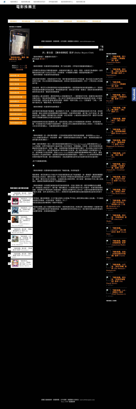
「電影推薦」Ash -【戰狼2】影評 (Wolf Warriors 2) (118, 292)
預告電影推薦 (14, 105)
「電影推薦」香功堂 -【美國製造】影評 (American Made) (116, 218)
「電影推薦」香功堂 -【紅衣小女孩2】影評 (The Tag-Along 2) (116, 180)
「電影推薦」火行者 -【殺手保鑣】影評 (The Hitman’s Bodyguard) (116, 267)
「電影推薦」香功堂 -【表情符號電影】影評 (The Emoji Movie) (116, 280)
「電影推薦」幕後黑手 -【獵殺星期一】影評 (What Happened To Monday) (116, 143)
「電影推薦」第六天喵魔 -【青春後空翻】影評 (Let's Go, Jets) (116, 98)
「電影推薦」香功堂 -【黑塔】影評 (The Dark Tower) (118, 191)
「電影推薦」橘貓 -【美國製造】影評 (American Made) (119, 243)
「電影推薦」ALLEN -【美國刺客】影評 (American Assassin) (116, 85)
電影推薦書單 (14, 88)
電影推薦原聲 (14, 93)
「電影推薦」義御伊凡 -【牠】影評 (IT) (118, 120)
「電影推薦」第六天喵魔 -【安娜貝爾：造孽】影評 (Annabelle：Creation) (116, 167)
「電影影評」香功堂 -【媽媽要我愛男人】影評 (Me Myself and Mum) (22, 230)
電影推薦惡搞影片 (16, 114)
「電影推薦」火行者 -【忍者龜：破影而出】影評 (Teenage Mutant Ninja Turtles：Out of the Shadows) (22, 240)
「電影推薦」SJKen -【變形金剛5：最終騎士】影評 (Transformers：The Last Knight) (21, 221)
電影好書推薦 (14, 84)
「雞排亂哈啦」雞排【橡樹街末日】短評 (19, 58)
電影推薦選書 (14, 80)
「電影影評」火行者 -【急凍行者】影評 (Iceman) (25, 209)
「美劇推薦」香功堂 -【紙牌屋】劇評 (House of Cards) (22, 194)
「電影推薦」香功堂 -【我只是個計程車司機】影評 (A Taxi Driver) (116, 72)
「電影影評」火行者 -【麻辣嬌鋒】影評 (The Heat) (25, 200)
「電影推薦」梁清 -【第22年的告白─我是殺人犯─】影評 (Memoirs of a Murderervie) (116, 204)
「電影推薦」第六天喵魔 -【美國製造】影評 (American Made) (116, 59)
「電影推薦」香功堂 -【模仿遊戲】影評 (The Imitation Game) (22, 255)
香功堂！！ (44, 59)
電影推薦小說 (14, 75)
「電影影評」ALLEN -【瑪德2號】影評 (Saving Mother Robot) (25, 263)
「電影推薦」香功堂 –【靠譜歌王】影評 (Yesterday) (22, 249)
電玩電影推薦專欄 (16, 97)
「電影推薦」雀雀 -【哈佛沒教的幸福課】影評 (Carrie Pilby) (116, 254)
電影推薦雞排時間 (16, 123)
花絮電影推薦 (14, 118)
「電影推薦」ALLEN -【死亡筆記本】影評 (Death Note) (116, 231)
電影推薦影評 (14, 101)
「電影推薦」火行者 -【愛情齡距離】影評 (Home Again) (119, 131)
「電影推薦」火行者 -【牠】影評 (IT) (118, 155)
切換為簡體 (19, 69)
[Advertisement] (68, 32)
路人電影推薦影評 (16, 110)
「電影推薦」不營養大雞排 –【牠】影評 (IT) (118, 109)
